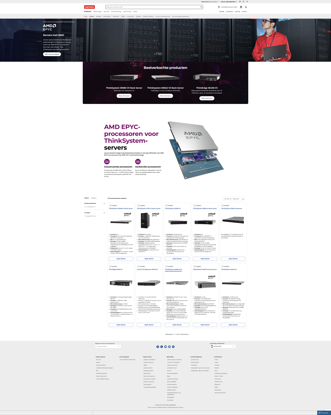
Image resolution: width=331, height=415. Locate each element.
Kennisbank (170, 400)
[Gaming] (240, 11)
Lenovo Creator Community (174, 359)
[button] (240, 1)
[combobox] (153, 7)
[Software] (141, 16)
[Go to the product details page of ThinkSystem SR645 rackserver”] (233, 220)
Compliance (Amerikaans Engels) (104, 368)
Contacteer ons (195, 359)
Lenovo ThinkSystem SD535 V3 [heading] (147, 269)
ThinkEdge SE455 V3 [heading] (115, 269)
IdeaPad (217, 368)
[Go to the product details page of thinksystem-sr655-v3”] (177, 220)
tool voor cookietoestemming (160, 407)
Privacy (149, 407)
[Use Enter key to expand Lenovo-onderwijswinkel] (236, 2)
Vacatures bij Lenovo (101, 376)
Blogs (168, 376)
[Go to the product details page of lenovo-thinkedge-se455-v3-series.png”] (121, 283)
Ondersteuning (195, 362)
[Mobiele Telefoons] (154, 16)
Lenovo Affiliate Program (102, 379)
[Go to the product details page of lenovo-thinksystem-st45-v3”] (149, 220)
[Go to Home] (89, 7)
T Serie (216, 359)
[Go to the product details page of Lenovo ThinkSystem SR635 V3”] (233, 283)
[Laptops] (94, 16)
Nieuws (98, 362)
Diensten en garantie (149, 381)
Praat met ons (325, 413)
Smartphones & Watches (221, 373)
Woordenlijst (170, 397)
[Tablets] (125, 16)
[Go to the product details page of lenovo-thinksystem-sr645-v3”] (121, 220)
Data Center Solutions (149, 376)
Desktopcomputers (148, 370)
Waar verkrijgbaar (171, 381)
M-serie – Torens (219, 376)
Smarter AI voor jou (149, 362)
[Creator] (247, 11)
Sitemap (181, 407)
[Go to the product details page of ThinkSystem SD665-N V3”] (177, 283)
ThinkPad (217, 365)
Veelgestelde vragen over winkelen (200, 370)
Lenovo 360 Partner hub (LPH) (127, 359)
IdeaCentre (217, 384)
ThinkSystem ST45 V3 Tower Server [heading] (149, 208)
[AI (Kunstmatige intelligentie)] (189, 16)
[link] (247, 2)
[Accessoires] (134, 16)
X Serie (216, 362)
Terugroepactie (147, 384)
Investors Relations (101, 365)
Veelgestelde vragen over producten (200, 368)
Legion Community (172, 365)
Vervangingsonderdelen (150, 387)
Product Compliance (172, 387)
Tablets (145, 365)
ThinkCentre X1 (218, 381)
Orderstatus (194, 365)
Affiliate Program (171, 390)
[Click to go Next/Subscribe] (118, 346)
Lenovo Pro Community (173, 362)
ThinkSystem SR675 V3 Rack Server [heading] (205, 269)
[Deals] (88, 16)
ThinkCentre (218, 379)
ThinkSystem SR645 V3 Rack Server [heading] (121, 208)
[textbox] (223, 346)
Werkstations (147, 373)
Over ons (98, 359)
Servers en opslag (53, 22)
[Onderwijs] (233, 11)
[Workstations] (111, 16)
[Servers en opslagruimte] (170, 16)
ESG (97, 370)
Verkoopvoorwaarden (173, 407)
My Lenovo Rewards (172, 373)
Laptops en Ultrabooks (149, 359)
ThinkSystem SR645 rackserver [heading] (231, 208)
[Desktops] (101, 16)
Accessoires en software (150, 379)
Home (45, 22)
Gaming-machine (148, 368)
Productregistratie (172, 384)
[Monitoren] (119, 16)
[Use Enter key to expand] (238, 7)
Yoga (216, 370)
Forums (169, 370)
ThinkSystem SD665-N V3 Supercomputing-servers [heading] (173, 270)
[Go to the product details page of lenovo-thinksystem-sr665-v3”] (205, 220)
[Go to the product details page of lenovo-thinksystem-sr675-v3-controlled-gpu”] (205, 283)
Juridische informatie (101, 373)
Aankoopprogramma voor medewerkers (174, 393)
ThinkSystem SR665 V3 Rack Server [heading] (205, 208)
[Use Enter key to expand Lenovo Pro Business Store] (218, 2)
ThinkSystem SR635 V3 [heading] (229, 269)
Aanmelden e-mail (171, 368)
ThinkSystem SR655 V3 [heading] (172, 208)
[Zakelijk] (224, 11)
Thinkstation (218, 390)
